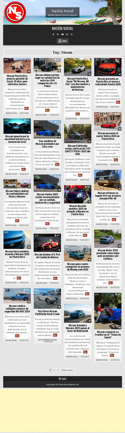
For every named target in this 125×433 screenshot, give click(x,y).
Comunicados (51, 125)
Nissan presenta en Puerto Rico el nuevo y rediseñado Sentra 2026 (108, 81)
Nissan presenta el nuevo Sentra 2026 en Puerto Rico (108, 136)
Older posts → (68, 370)
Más (27, 108)
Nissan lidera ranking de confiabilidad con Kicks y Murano (17, 193)
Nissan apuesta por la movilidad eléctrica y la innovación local (17, 139)
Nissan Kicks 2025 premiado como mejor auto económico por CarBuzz (107, 254)
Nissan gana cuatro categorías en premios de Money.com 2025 (78, 266)
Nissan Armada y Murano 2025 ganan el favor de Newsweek (77, 328)
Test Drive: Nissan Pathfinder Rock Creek (47, 313)
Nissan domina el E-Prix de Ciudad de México (47, 256)
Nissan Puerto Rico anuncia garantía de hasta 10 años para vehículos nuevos (17, 80)
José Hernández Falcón (47, 340)
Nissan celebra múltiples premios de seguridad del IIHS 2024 (17, 308)
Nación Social (62, 10)
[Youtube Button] (62, 34)
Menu (64, 41)
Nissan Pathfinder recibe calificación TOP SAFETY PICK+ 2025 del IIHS (77, 150)
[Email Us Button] (67, 34)
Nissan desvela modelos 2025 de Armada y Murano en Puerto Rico (78, 210)
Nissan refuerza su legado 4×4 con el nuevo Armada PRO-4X (108, 195)
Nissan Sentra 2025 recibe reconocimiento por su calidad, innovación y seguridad (47, 198)
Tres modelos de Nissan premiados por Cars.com (47, 143)
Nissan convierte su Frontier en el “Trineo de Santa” (108, 334)
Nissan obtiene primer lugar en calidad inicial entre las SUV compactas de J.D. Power (47, 80)
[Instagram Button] (58, 34)
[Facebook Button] (53, 34)
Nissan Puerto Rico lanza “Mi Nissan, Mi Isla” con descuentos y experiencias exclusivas (77, 84)
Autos (17, 63)
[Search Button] (72, 34)
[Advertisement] (62, 410)
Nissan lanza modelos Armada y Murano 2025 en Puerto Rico (17, 254)
